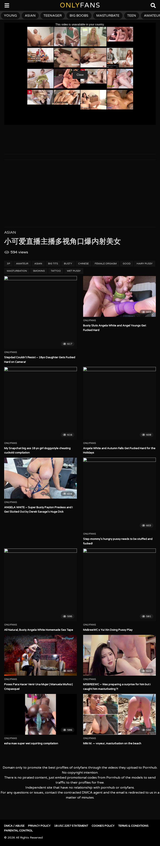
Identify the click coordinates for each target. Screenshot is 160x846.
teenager (53, 16)
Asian (10, 232)
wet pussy (74, 270)
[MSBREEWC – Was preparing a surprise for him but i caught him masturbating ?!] (119, 655)
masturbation (17, 270)
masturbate (107, 16)
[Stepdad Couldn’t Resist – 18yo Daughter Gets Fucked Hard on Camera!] (40, 312)
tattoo (56, 270)
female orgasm (106, 263)
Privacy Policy (39, 825)
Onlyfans (10, 352)
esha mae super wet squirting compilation (31, 743)
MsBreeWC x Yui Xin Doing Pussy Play (107, 630)
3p (8, 263)
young (10, 16)
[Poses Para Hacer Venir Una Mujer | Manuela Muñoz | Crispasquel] (40, 655)
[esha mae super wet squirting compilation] (40, 714)
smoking (39, 270)
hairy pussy (144, 263)
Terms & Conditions (133, 825)
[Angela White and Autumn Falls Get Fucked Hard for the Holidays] (119, 403)
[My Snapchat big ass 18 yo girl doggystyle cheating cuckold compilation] (40, 403)
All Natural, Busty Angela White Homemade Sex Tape (38, 630)
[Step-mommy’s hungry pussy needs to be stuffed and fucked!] (119, 494)
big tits (53, 263)
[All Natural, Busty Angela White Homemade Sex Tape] (40, 585)
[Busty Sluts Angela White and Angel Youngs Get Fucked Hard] (119, 296)
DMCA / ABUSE (14, 825)
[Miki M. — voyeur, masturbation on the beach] (119, 714)
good (127, 263)
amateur (22, 263)
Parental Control (18, 830)
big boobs (79, 16)
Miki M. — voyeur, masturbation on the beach (112, 743)
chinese (83, 263)
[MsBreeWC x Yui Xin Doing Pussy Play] (119, 585)
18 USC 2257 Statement (71, 825)
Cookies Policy (103, 825)
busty (68, 263)
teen (131, 16)
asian (30, 16)
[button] (6, 6)
